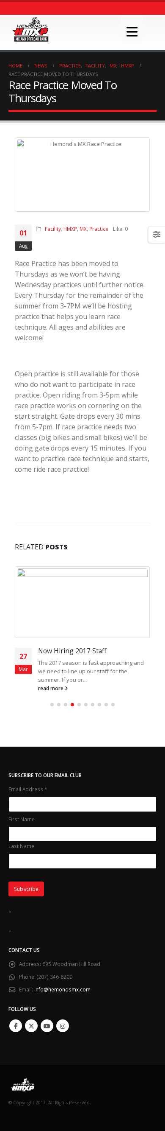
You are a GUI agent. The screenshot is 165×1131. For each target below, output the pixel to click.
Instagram (62, 1025)
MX (83, 228)
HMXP (70, 228)
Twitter (31, 1025)
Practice (98, 228)
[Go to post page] (86, 602)
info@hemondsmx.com (62, 989)
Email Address (27, 789)
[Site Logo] (30, 29)
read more (55, 688)
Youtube (47, 1025)
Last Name (21, 846)
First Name (21, 819)
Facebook (15, 1025)
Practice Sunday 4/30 (74, 650)
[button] (132, 28)
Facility (53, 228)
